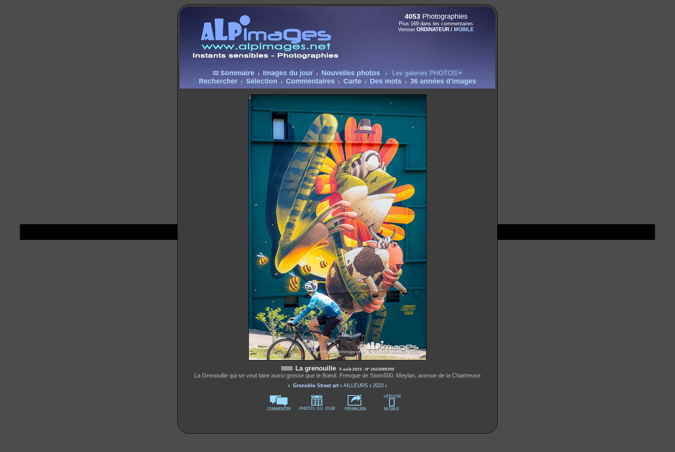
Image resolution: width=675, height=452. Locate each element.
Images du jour (288, 73)
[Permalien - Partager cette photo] (355, 409)
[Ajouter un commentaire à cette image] (279, 409)
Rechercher (218, 81)
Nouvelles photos (350, 73)
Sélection (261, 81)
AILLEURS (355, 385)
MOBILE (464, 29)
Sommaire (237, 73)
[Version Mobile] (433, 46)
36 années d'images (443, 81)
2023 (378, 385)
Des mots (386, 81)
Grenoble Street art (316, 385)
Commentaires (310, 81)
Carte (352, 81)
